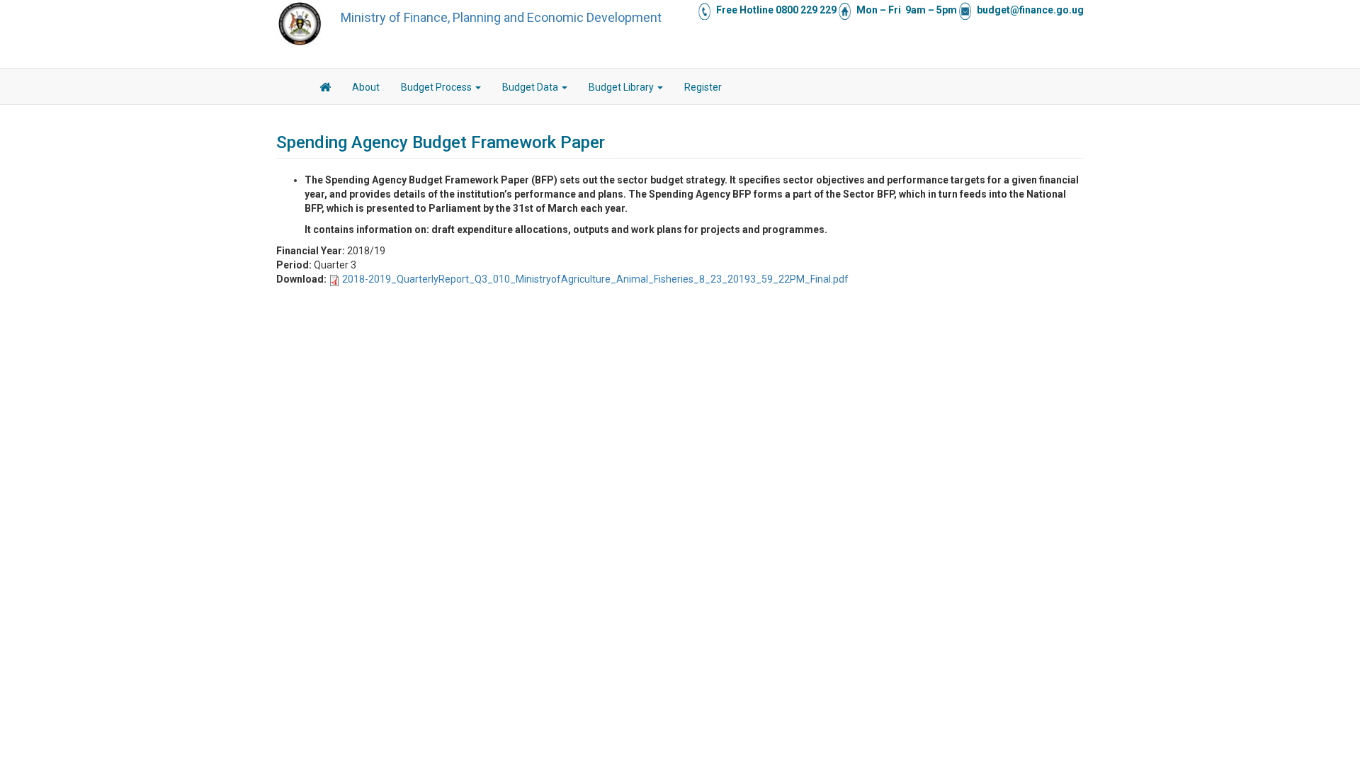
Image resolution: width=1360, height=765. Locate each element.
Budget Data (531, 87)
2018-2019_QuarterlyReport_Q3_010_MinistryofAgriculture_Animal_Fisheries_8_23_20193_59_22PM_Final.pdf (595, 279)
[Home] (299, 23)
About (366, 87)
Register (703, 87)
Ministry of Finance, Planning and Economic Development (501, 17)
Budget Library (622, 87)
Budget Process (437, 87)
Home (325, 89)
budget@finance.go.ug (1030, 10)
